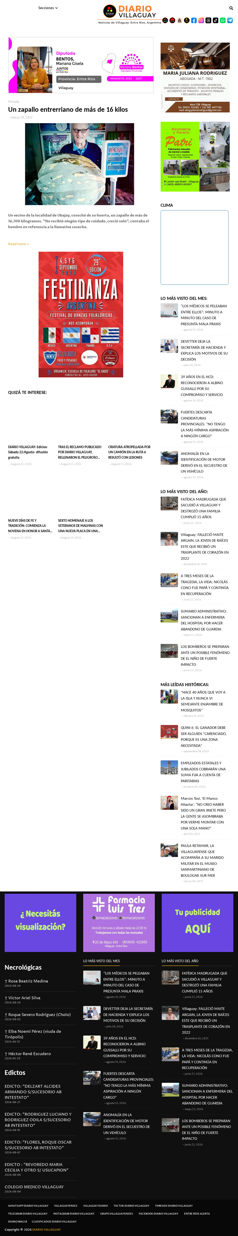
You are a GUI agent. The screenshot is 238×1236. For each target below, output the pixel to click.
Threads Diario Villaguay (174, 1206)
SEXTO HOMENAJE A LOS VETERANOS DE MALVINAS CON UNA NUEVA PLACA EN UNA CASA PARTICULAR (80, 526)
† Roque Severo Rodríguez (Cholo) (38, 1015)
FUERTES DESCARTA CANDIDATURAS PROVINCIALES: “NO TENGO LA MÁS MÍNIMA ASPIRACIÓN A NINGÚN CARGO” (205, 424)
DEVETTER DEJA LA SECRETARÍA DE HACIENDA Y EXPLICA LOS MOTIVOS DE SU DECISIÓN (204, 351)
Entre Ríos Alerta (197, 1214)
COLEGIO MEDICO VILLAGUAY (34, 1187)
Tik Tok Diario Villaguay (131, 1206)
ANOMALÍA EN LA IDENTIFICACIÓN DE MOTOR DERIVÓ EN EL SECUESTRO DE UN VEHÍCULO (204, 463)
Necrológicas (23, 968)
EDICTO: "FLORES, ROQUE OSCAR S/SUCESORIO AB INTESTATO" (38, 1145)
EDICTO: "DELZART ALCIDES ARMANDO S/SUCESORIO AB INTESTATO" (33, 1092)
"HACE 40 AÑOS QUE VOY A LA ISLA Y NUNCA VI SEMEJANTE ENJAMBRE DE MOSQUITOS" (203, 701)
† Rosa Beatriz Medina (26, 981)
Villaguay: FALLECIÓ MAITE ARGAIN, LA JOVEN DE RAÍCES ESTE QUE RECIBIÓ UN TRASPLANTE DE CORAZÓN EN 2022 (205, 547)
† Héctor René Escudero (28, 1054)
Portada (13, 102)
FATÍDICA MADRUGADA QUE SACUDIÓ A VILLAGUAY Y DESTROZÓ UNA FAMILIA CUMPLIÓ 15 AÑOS (203, 508)
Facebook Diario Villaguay (158, 1214)
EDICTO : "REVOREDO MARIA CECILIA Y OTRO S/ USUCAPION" (37, 1167)
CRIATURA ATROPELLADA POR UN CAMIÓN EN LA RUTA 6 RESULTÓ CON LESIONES (129, 453)
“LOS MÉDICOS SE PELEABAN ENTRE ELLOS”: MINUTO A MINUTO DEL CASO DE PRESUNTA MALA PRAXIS (204, 315)
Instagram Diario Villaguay (73, 1214)
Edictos (15, 1073)
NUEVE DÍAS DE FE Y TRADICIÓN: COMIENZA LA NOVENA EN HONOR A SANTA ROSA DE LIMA (29, 526)
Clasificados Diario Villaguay (54, 1221)
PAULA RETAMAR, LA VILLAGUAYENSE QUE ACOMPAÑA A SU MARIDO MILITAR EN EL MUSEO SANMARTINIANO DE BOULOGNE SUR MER (202, 861)
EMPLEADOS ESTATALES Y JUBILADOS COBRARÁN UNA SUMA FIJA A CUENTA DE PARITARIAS (203, 772)
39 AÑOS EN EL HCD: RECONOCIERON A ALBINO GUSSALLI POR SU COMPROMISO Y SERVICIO (202, 386)
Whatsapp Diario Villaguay (28, 1206)
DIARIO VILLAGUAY (46, 1230)
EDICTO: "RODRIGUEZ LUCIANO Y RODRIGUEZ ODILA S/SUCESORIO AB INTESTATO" (38, 1120)
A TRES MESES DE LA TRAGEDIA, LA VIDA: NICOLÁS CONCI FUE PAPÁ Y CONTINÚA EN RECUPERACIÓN (205, 585)
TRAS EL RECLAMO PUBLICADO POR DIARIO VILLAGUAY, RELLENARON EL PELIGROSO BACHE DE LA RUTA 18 (79, 453)
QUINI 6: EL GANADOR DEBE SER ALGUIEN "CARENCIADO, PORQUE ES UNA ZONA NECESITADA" (204, 737)
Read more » (18, 244)
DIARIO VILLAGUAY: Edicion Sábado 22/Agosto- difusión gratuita (28, 453)
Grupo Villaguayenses (116, 1214)
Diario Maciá (17, 1221)
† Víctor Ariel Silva (22, 998)
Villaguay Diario (95, 1206)
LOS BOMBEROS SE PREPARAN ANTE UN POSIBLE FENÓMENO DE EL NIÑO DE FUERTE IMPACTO (205, 656)
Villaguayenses (65, 1206)
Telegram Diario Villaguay (27, 1214)
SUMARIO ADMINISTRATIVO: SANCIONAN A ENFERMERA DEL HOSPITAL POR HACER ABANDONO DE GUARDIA (204, 620)
